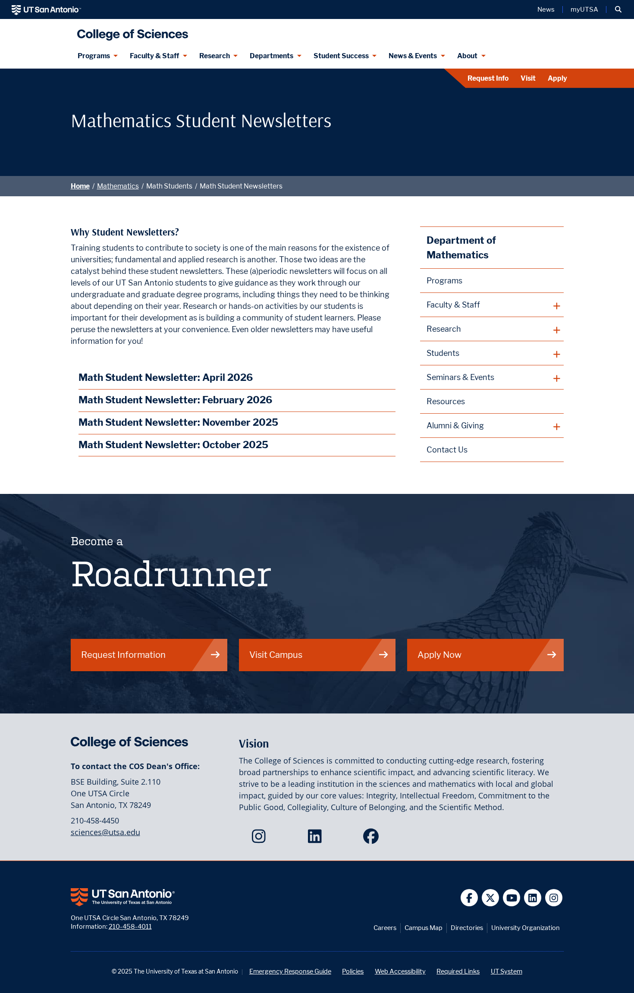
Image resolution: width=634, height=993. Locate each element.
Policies (353, 971)
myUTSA (584, 9)
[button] (618, 9)
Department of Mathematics (461, 247)
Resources (446, 401)
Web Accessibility (400, 971)
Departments (271, 56)
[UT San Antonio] (46, 9)
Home (80, 186)
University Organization (525, 927)
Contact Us (447, 449)
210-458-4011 (130, 926)
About (467, 56)
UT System (506, 971)
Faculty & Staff (154, 56)
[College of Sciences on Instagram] (260, 839)
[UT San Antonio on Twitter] (490, 898)
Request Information (123, 654)
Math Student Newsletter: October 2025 (173, 444)
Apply (557, 78)
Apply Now (439, 654)
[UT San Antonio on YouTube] (512, 898)
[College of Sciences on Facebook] (373, 839)
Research (214, 56)
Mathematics (118, 186)
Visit (528, 78)
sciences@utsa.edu (105, 832)
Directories (467, 927)
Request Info (488, 78)
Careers (384, 927)
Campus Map (424, 927)
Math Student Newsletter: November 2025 (178, 422)
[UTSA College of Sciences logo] (131, 31)
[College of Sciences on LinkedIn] (316, 839)
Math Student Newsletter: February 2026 (175, 399)
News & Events (413, 56)
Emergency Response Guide (290, 971)
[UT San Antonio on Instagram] (554, 898)
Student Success (341, 56)
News (546, 9)
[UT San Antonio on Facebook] (469, 898)
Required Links (458, 971)
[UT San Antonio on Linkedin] (533, 898)
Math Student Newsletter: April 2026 (165, 377)
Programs (94, 56)
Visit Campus (275, 654)
